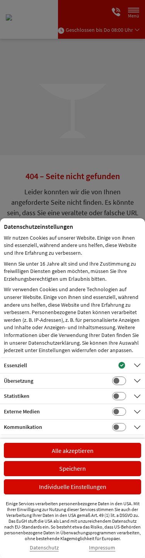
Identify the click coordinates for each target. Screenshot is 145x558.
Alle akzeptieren (73, 450)
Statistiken (16, 395)
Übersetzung (18, 380)
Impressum (102, 547)
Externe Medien (22, 411)
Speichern (72, 468)
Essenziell (15, 365)
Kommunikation (23, 426)
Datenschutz (44, 547)
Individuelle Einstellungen (72, 487)
